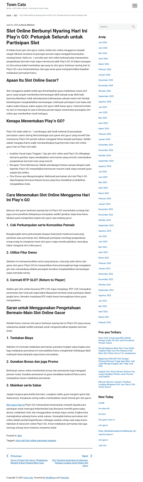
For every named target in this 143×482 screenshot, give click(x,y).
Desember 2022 (105, 274)
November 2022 (105, 279)
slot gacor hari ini (106, 419)
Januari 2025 (104, 139)
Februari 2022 (104, 322)
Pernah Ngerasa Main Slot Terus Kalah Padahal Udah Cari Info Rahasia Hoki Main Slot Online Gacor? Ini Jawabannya (117, 350)
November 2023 (105, 214)
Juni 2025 (102, 112)
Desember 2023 (105, 209)
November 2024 (105, 150)
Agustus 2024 (104, 166)
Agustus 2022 (104, 295)
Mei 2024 (102, 182)
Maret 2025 (103, 128)
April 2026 (103, 58)
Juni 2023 (102, 241)
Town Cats (28, 477)
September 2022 (106, 290)
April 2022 (103, 311)
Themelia (64, 477)
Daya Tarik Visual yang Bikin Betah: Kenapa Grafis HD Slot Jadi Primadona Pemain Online (116, 340)
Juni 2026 (102, 48)
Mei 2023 (102, 247)
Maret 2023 (103, 258)
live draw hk (103, 408)
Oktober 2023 (104, 220)
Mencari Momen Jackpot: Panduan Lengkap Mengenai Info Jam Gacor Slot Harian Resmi (116, 384)
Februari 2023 (104, 263)
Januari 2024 (104, 204)
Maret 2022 (103, 317)
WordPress (51, 477)
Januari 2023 (104, 268)
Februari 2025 (104, 134)
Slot (20, 435)
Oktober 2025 (104, 91)
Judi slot (102, 445)
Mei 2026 (102, 53)
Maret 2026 (103, 64)
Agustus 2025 (104, 101)
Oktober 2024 (104, 155)
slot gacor (103, 425)
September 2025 (106, 96)
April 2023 (103, 252)
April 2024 (103, 188)
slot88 (101, 403)
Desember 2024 (105, 145)
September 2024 (106, 161)
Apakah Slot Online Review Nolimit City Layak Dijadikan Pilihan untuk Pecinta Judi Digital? (116, 374)
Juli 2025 (102, 107)
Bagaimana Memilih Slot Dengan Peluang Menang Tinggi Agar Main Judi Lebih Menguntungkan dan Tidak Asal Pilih (116, 362)
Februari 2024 (104, 198)
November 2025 (105, 85)
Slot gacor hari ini (15, 404)
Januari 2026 (104, 75)
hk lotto (102, 414)
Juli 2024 (102, 171)
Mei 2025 (102, 118)
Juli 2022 (102, 301)
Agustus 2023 (104, 231)
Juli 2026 (102, 42)
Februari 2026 (104, 69)
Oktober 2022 (104, 284)
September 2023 (106, 225)
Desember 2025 (105, 80)
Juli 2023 (102, 236)
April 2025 (103, 123)
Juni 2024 (102, 177)
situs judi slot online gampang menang (36, 440)
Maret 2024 (103, 193)
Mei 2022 (102, 306)
